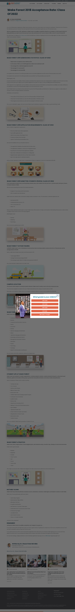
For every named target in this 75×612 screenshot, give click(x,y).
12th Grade (44, 300)
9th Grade (44, 311)
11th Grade (44, 304)
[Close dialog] (57, 295)
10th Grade (44, 307)
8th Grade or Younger (45, 314)
